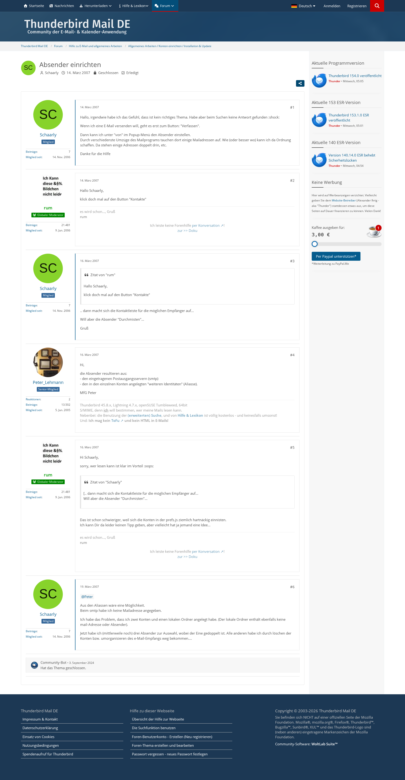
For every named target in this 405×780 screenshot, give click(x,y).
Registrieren (357, 6)
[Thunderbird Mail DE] (202, 26)
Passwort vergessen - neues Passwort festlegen (170, 754)
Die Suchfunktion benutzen (154, 727)
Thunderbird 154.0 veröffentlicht (355, 75)
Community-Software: (306, 744)
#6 (292, 586)
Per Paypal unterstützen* (336, 256)
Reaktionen (33, 399)
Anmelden (332, 6)
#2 (292, 180)
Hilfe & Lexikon (190, 415)
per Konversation (206, 225)
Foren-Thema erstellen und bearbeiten (163, 745)
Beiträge (31, 152)
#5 (292, 447)
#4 (292, 355)
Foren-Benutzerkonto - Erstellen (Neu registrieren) (172, 736)
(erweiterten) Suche (144, 415)
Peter (88, 596)
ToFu (115, 420)
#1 (292, 107)
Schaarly (52, 72)
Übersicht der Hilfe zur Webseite (158, 719)
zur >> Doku (187, 230)
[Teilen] (300, 83)
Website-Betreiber (344, 200)
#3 (292, 261)
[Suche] (377, 6)
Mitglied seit (34, 157)
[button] (304, 6)
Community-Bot (53, 662)
